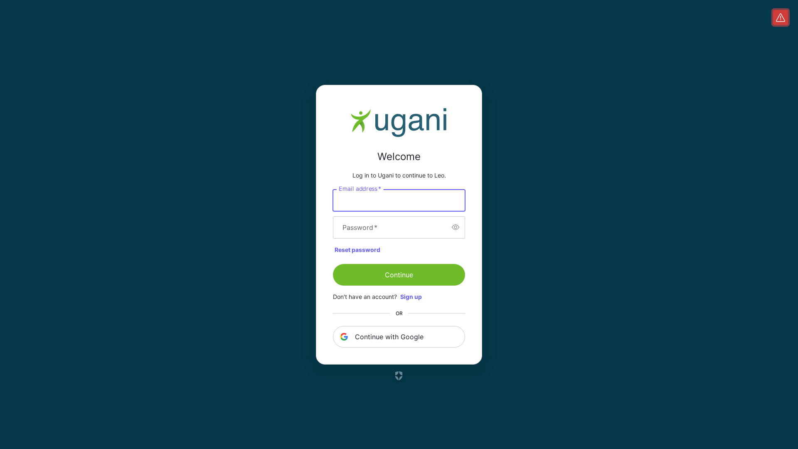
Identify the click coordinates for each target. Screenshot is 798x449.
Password (359, 227)
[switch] (455, 227)
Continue (399, 275)
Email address (360, 188)
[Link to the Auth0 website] (399, 375)
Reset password (357, 249)
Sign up (411, 296)
